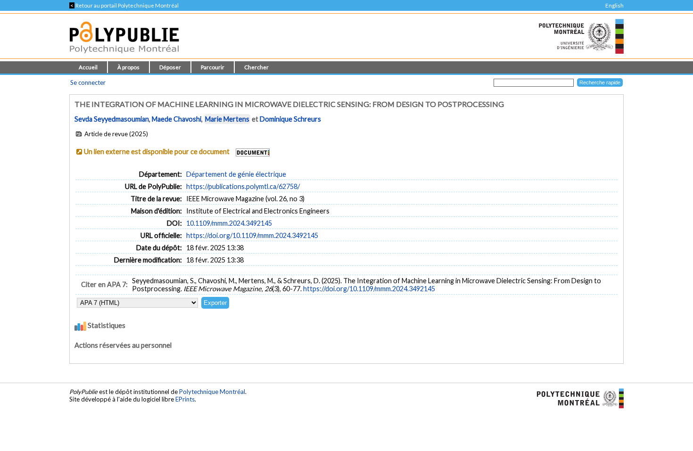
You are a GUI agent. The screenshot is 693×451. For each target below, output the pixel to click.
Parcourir (212, 67)
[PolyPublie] (124, 56)
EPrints (185, 399)
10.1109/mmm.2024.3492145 (229, 223)
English (614, 5)
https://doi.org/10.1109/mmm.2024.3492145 (252, 235)
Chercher (256, 67)
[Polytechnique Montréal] (576, 397)
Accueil (88, 67)
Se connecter (88, 82)
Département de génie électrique (236, 174)
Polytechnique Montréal (212, 391)
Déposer (170, 67)
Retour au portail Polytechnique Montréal (124, 5)
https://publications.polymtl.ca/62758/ (243, 186)
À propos (128, 67)
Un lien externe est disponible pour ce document (157, 152)
